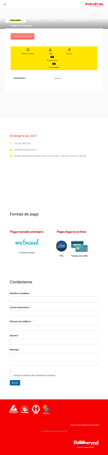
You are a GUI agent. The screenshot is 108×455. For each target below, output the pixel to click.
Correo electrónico (20, 307)
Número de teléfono (21, 321)
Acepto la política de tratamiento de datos (35, 375)
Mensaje (15, 349)
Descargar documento (22, 36)
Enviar (15, 382)
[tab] (15, 20)
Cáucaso (58, 78)
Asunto (14, 335)
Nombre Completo (20, 293)
